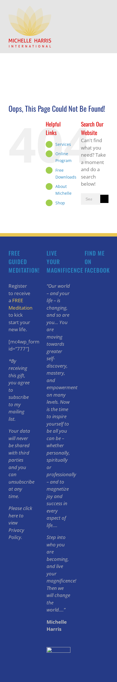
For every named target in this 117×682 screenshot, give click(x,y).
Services (63, 144)
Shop (60, 203)
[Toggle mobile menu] (106, 9)
